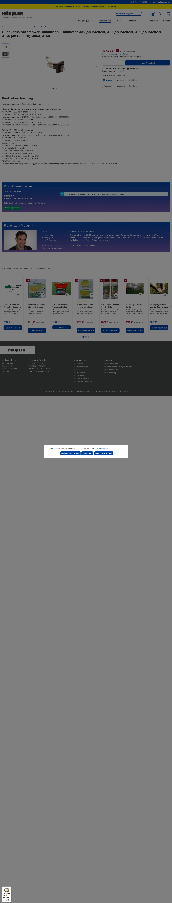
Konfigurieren (87, 453)
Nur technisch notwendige (70, 453)
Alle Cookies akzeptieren (103, 453)
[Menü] (10, 888)
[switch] (7, 900)
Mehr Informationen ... (103, 448)
